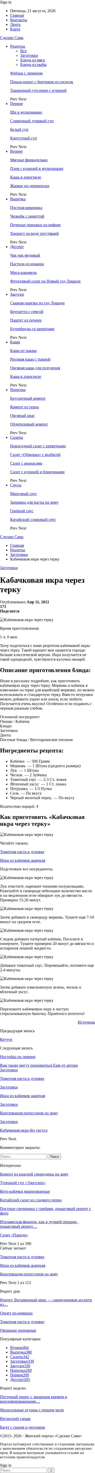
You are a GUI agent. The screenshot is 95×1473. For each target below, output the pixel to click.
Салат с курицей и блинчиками (37, 472)
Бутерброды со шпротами (32, 329)
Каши (15, 342)
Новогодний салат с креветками (38, 446)
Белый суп (19, 129)
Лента (15, 24)
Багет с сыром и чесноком (22, 1427)
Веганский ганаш (15, 1418)
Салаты (16, 437)
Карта (15, 29)
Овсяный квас (22, 415)
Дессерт (17, 246)
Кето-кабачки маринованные (25, 1191)
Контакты (18, 20)
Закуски (17, 294)
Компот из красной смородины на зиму (34, 1174)
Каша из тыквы (23, 350)
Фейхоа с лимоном (26, 73)
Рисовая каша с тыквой (30, 359)
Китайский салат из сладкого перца (31, 1200)
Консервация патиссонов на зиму (29, 1274)
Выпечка (18, 199)
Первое (16, 103)
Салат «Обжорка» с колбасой (35, 454)
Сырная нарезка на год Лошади (37, 303)
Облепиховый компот (29, 424)
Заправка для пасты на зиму (34, 502)
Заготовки (29, 55)
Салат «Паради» (14, 1235)
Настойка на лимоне (17, 1057)
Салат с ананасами (26, 463)
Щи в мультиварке (26, 112)
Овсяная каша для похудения (35, 368)
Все (23, 51)
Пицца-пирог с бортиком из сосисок (41, 82)
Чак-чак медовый (25, 255)
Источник (86, 1022)
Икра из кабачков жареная (22, 860)
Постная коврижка (26, 207)
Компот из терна (24, 407)
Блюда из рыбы (33, 64)
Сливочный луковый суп (32, 121)
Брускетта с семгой (26, 311)
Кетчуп (6, 1039)
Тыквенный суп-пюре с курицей (38, 90)
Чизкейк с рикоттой (27, 216)
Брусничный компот (28, 398)
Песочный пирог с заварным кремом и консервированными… (33, 1399)
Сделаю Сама (11, 38)
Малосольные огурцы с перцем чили (32, 1410)
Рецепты (17, 46)
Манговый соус (23, 494)
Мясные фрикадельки (29, 160)
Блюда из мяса (32, 60)
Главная (17, 15)
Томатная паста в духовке (22, 852)
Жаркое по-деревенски (29, 186)
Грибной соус (21, 511)
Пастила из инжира (27, 264)
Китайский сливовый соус (33, 519)
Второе (16, 151)
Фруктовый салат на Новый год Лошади (45, 281)
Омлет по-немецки (16, 1313)
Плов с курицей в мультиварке (36, 168)
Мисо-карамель (23, 272)
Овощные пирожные (18, 1330)
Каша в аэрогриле (25, 177)
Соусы (15, 485)
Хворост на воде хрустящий (34, 233)
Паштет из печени (26, 320)
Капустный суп (23, 138)
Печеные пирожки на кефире (35, 225)
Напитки (18, 390)
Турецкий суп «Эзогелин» (23, 1183)
